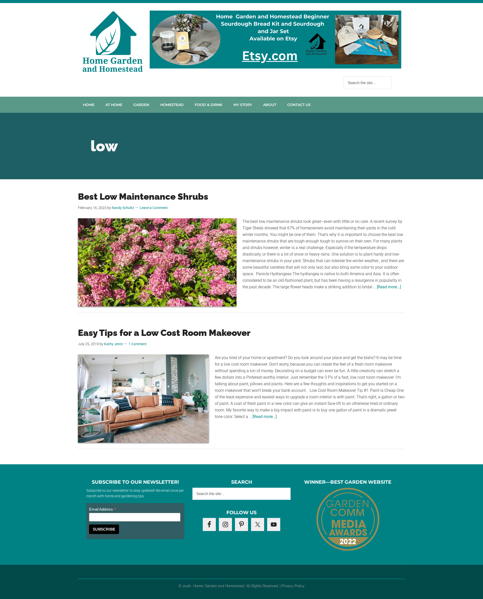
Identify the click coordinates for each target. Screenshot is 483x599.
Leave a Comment (154, 208)
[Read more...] (389, 287)
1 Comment (138, 344)
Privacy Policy (293, 586)
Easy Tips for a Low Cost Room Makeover (164, 333)
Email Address (102, 509)
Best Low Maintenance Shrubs (143, 196)
